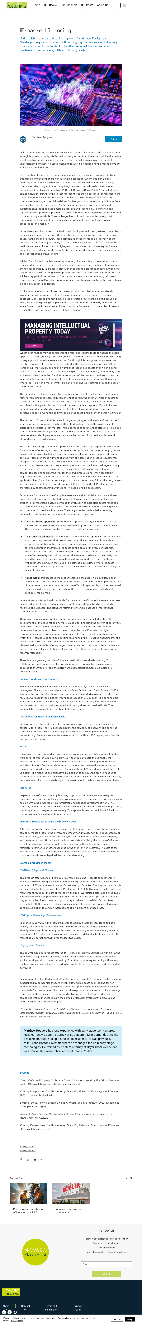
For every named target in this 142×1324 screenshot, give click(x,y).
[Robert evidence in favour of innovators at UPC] (28, 1193)
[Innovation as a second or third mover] (71, 1193)
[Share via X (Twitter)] (27, 1159)
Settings (117, 1319)
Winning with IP (27, 1146)
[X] (9, 1312)
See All (129, 1178)
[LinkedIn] (4, 1312)
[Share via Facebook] (21, 1159)
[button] (50, 5)
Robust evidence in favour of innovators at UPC (28, 1211)
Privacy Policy (17, 1320)
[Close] (138, 1319)
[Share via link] (41, 1159)
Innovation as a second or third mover (70, 1211)
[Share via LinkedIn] (34, 1159)
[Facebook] (15, 1312)
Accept (130, 1319)
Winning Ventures (28, 1150)
